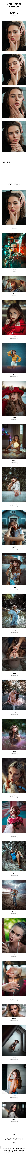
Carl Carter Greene (13, 1148)
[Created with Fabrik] (0, 1147)
